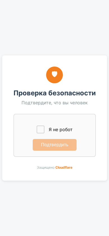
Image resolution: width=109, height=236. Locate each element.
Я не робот (61, 129)
